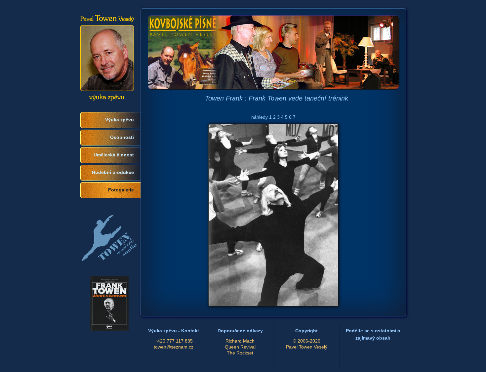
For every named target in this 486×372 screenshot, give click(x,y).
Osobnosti (122, 137)
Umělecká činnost (114, 154)
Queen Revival (240, 347)
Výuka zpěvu (119, 119)
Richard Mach (240, 341)
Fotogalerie (121, 189)
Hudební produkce (113, 172)
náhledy (259, 117)
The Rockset (240, 353)
